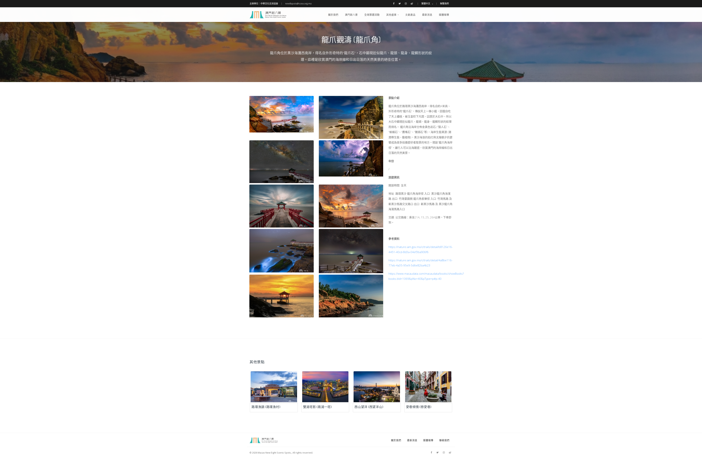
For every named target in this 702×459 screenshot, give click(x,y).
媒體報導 (444, 14)
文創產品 (410, 14)
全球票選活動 (372, 14)
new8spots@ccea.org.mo (298, 3)
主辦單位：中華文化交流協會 (264, 3)
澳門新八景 (351, 14)
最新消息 (427, 14)
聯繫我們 (444, 3)
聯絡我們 (444, 440)
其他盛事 (392, 14)
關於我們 (333, 14)
